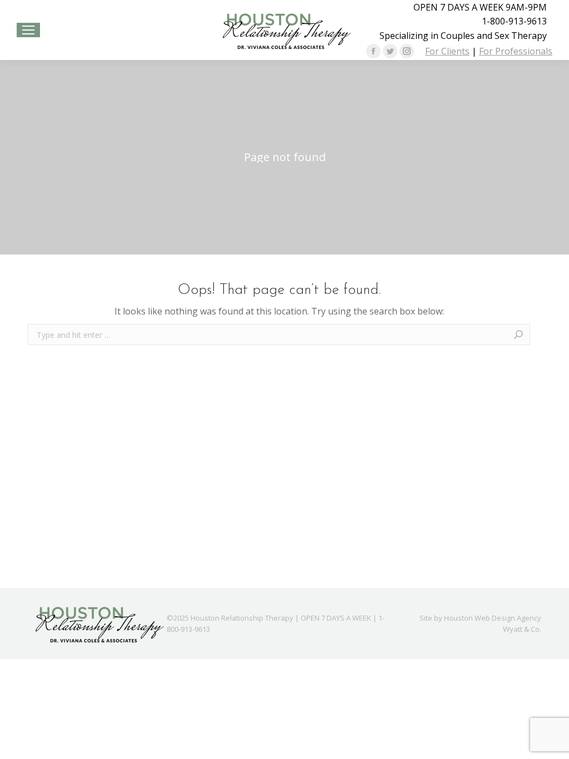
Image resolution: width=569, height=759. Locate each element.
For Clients (447, 51)
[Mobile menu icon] (28, 30)
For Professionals (515, 51)
